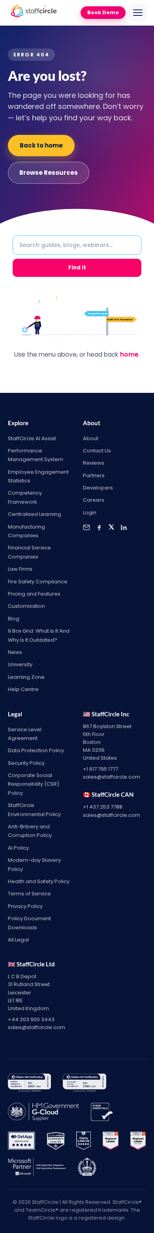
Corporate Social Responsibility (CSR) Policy (33, 784)
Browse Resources (48, 172)
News (15, 652)
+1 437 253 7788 (102, 807)
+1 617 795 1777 (100, 769)
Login (89, 512)
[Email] (86, 527)
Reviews (93, 463)
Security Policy (26, 763)
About (90, 438)
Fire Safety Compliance (38, 581)
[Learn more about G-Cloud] (43, 1113)
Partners (94, 475)
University (20, 664)
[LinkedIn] (123, 527)
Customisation (26, 606)
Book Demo (103, 12)
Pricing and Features (34, 594)
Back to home (41, 145)
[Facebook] (99, 527)
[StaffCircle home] (34, 12)
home (129, 354)
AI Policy (18, 848)
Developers (98, 487)
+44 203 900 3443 (31, 1019)
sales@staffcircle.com (111, 777)
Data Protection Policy (36, 750)
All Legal (18, 939)
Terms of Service (29, 893)
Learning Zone (26, 677)
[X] (111, 527)
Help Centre (23, 689)
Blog (13, 618)
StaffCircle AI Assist (32, 438)
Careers (93, 500)
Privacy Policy (25, 906)
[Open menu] (138, 12)
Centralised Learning (34, 514)
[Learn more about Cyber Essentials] (102, 1113)
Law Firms (20, 569)
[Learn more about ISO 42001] (29, 1084)
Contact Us (97, 450)
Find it (77, 267)
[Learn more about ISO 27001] (84, 1084)
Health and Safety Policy (38, 881)
